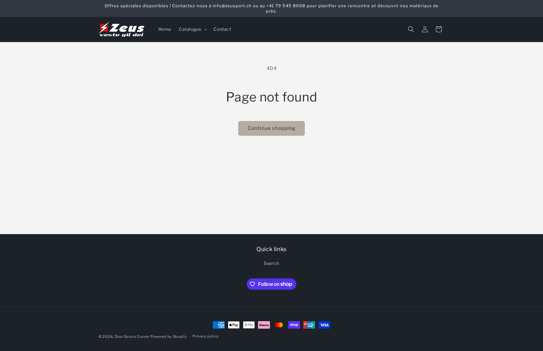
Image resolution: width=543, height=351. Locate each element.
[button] (192, 29)
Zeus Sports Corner (132, 336)
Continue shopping (271, 128)
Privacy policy (206, 336)
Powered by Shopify (169, 336)
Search (271, 263)
